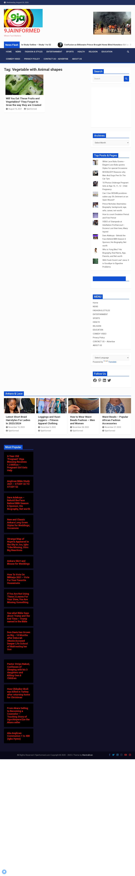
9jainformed (31, 109)
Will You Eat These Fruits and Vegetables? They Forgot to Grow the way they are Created (23, 101)
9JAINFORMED (22, 31)
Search (126, 79)
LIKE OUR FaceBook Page (109, 278)
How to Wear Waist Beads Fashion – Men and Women (82, 420)
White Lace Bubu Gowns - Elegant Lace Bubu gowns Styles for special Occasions (114, 164)
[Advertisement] (46, 144)
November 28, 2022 (81, 427)
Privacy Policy (32, 59)
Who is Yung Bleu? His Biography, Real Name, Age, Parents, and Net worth (114, 252)
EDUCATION (107, 52)
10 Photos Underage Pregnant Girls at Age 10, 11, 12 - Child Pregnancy (115, 186)
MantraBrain (87, 755)
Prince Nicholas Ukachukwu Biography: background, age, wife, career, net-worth (114, 207)
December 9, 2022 (48, 427)
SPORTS (70, 52)
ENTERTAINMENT (54, 52)
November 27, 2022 (113, 427)
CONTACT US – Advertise (56, 59)
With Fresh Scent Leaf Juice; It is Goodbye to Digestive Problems (115, 263)
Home (9, 52)
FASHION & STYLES (33, 52)
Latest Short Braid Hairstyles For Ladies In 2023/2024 (18, 420)
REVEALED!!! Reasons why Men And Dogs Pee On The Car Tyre (114, 175)
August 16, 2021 (15, 109)
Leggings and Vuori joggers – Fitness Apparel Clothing (49, 420)
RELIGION (93, 52)
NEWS (18, 52)
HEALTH (81, 52)
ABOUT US (77, 59)
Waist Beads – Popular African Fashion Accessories (115, 420)
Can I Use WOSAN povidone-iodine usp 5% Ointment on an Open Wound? (115, 196)
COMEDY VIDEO (13, 59)
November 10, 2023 (16, 427)
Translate (112, 362)
